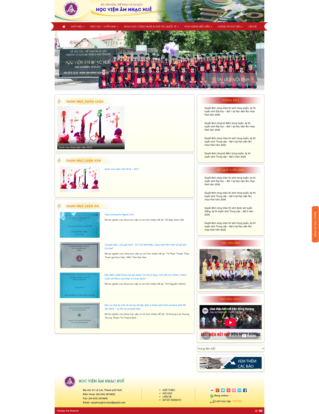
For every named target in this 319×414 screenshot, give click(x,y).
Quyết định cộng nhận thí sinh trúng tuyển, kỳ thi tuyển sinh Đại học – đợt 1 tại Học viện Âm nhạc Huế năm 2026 (230, 111)
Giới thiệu (77, 26)
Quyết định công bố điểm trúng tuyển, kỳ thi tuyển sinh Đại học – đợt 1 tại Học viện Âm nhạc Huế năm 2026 (230, 126)
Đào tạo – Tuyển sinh (103, 26)
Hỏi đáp (167, 393)
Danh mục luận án (82, 206)
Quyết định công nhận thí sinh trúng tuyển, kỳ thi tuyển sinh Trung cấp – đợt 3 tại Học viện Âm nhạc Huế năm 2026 (230, 141)
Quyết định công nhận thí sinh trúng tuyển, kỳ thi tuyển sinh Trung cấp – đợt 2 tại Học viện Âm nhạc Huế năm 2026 (230, 226)
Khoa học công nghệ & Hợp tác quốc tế (150, 26)
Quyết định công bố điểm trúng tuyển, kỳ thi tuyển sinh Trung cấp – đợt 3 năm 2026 (227, 155)
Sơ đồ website (171, 400)
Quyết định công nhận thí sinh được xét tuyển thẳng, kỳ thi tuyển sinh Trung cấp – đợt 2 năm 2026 (229, 211)
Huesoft (74, 410)
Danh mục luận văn (83, 160)
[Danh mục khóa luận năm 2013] (91, 127)
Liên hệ (253, 26)
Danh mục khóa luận (85, 101)
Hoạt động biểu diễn (197, 26)
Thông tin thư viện (229, 26)
